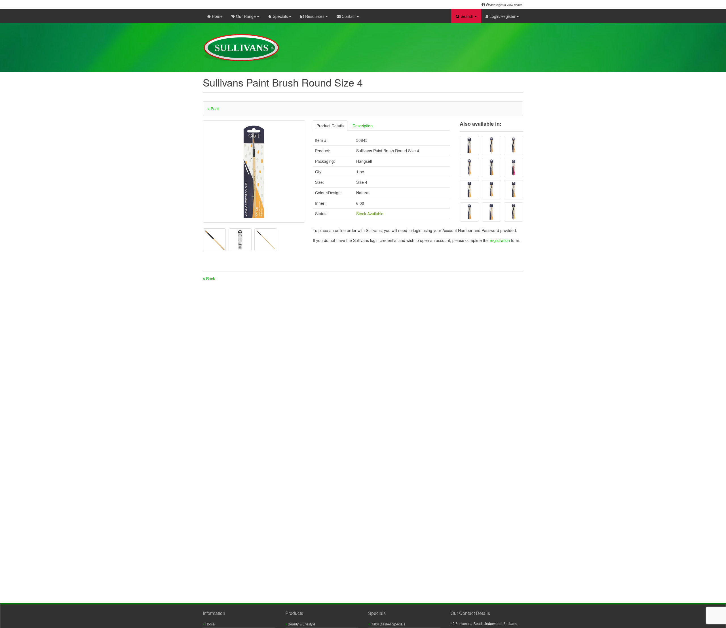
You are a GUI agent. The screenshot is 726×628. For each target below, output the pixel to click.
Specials (280, 16)
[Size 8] (491, 167)
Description (363, 125)
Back (215, 108)
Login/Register (502, 16)
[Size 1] (513, 212)
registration (500, 240)
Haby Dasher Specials (387, 623)
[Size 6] (513, 189)
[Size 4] (469, 145)
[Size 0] (513, 167)
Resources (315, 16)
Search (466, 16)
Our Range (246, 16)
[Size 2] (469, 189)
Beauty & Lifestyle (301, 623)
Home (217, 16)
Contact (349, 16)
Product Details (330, 125)
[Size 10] (513, 145)
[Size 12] (491, 145)
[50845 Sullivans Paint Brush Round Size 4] (254, 171)
